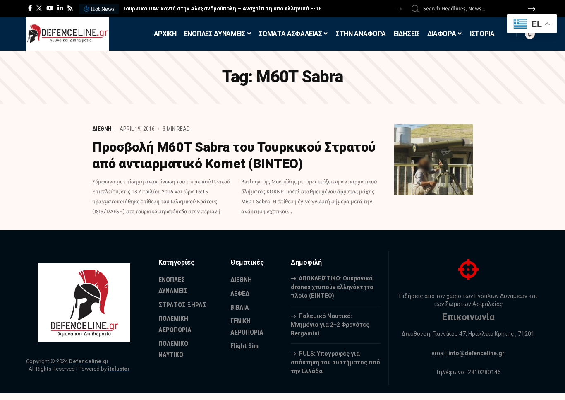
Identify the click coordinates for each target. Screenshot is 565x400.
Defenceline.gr (89, 361)
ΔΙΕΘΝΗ (102, 128)
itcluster (119, 369)
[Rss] (70, 8)
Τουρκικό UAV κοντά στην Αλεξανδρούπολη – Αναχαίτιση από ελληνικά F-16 (222, 8)
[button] (399, 9)
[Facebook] (30, 8)
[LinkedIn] (60, 8)
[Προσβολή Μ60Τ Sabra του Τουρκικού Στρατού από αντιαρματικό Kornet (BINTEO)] (433, 159)
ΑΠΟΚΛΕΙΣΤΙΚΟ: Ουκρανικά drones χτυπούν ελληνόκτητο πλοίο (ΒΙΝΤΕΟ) (332, 287)
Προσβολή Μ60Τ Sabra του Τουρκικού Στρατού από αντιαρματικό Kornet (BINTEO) (234, 155)
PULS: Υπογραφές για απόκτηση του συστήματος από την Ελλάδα (335, 362)
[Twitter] (39, 8)
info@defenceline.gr (476, 353)
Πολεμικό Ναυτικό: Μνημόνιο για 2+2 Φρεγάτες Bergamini (330, 325)
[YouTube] (49, 8)
